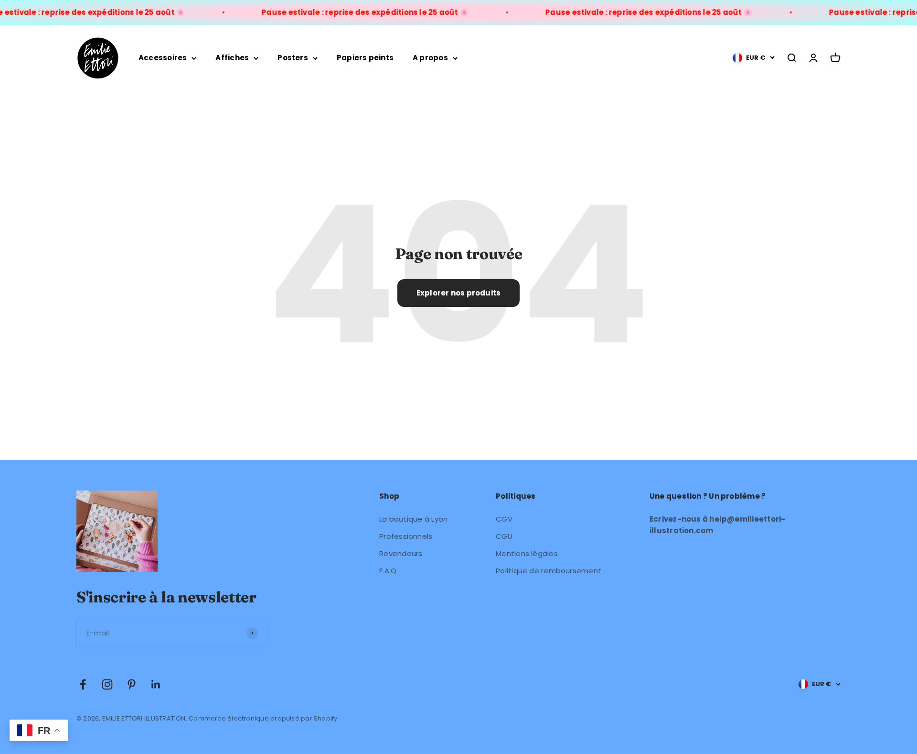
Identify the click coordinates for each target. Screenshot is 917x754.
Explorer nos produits (458, 293)
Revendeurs (400, 553)
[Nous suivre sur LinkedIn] (155, 684)
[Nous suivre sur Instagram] (107, 684)
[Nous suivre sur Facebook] (82, 684)
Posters (292, 58)
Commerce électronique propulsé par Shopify (263, 718)
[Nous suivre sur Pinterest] (131, 684)
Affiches (232, 58)
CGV (504, 519)
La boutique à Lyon (413, 519)
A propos (430, 58)
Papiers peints (365, 58)
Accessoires (163, 58)
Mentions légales (527, 553)
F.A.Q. (388, 571)
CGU (504, 536)
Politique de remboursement (548, 571)
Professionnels (405, 536)
